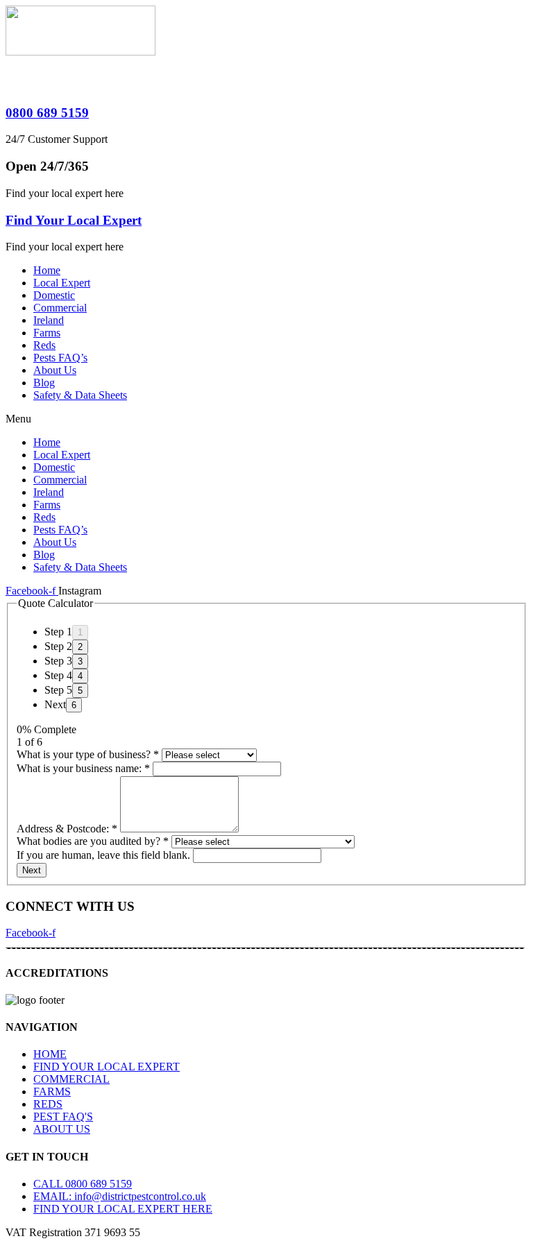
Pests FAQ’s (60, 357)
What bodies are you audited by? (93, 841)
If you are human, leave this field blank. (105, 855)
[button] (266, 419)
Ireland (48, 320)
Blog (44, 382)
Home (46, 270)
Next (31, 870)
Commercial (60, 308)
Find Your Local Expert (74, 220)
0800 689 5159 (47, 112)
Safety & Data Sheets (80, 395)
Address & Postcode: (67, 828)
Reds (44, 345)
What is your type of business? (88, 754)
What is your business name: (83, 768)
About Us (54, 370)
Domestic (54, 295)
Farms (46, 333)
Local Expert (61, 283)
